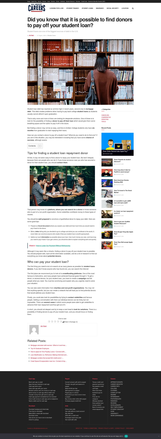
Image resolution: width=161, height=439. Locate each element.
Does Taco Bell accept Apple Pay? (123, 243)
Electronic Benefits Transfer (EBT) (96, 1)
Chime (57, 1)
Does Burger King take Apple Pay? (123, 233)
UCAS (112, 411)
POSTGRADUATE (116, 399)
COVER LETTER (115, 393)
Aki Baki (31, 35)
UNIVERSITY (114, 413)
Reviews (78, 1)
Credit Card (84, 1)
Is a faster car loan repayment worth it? (123, 212)
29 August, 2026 (108, 153)
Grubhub (62, 1)
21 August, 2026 (41, 35)
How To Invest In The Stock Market (123, 191)
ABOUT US (79, 428)
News (28, 1)
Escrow (44, 1)
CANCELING (105, 115)
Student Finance (72, 8)
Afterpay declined (97, 401)
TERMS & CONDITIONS (90, 428)
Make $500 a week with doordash (39, 413)
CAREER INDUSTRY (117, 384)
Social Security (113, 8)
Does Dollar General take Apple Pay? (115, 151)
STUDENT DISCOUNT (117, 409)
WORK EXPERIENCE (117, 415)
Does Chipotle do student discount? (122, 160)
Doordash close (33, 415)
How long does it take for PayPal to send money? (122, 171)
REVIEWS (113, 403)
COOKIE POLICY (120, 428)
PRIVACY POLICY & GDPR (106, 428)
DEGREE (113, 395)
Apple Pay (34, 1)
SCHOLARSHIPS (116, 405)
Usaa (48, 1)
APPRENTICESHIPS (117, 382)
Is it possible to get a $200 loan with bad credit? (122, 202)
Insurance (100, 8)
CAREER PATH (115, 386)
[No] (159, 436)
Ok (126, 436)
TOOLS (103, 121)
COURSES (114, 390)
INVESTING (104, 119)
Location (125, 8)
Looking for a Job (56, 8)
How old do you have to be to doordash (40, 417)
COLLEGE (114, 388)
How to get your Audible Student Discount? (122, 222)
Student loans (87, 8)
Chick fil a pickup (34, 420)
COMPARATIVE (106, 117)
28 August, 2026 (119, 215)
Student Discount (70, 1)
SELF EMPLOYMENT (117, 407)
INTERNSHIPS (115, 397)
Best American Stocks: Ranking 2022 (121, 181)
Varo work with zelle (71, 420)
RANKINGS (114, 401)
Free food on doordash (35, 411)
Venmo (39, 1)
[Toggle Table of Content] (39, 145)
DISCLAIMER (130, 428)
